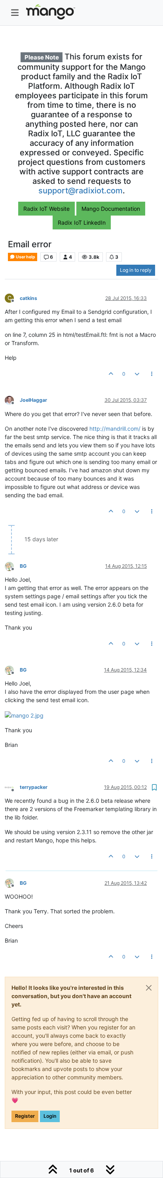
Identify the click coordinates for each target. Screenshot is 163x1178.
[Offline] (12, 400)
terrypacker (33, 787)
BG (23, 566)
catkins (28, 298)
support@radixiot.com (80, 190)
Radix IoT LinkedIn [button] (82, 222)
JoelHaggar (33, 400)
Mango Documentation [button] (111, 208)
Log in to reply (136, 270)
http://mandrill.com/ (114, 428)
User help (25, 257)
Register (25, 1116)
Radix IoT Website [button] (46, 208)
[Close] (149, 988)
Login (50, 1116)
